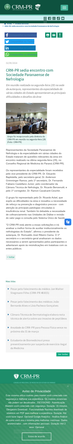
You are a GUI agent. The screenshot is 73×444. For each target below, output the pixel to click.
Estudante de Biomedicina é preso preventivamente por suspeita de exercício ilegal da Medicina (39, 344)
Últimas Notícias (22, 24)
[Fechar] (68, 386)
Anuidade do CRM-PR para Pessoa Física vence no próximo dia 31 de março (39, 329)
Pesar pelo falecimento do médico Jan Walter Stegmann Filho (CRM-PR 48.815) (37, 290)
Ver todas (63, 354)
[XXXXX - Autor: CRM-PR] (26, 118)
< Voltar (11, 257)
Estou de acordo (36, 436)
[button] (21, 35)
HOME (9, 24)
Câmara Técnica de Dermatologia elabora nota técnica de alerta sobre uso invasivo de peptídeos (39, 316)
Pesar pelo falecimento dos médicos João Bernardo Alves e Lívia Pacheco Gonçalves (35, 303)
